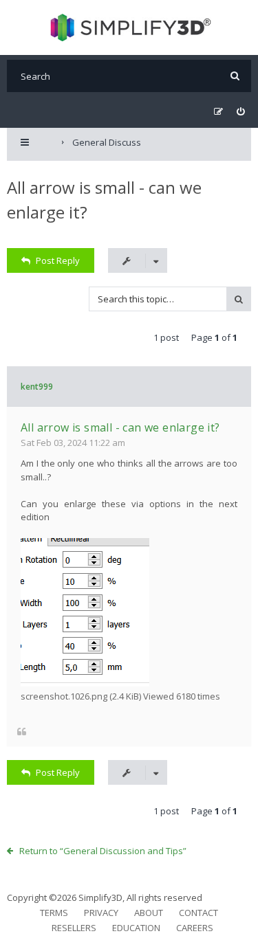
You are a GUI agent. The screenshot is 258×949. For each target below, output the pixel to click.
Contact (198, 912)
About (148, 912)
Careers (194, 928)
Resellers (74, 928)
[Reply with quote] (21, 731)
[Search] (235, 76)
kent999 (37, 386)
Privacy (101, 912)
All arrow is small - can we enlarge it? (120, 427)
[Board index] (129, 27)
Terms (54, 912)
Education (136, 928)
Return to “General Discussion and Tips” (102, 851)
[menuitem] (240, 112)
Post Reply (58, 260)
